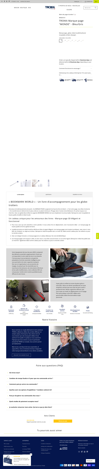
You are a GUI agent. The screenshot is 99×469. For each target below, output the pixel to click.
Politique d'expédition (8, 455)
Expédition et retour (77, 194)
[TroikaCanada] (50, 7)
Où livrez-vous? (14, 373)
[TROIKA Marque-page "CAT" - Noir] (64, 40)
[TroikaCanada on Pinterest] (9, 1)
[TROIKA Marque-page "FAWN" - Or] (74, 40)
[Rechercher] (95, 7)
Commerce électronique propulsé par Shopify (35, 465)
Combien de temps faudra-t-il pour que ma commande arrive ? (31, 378)
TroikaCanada (10, 465)
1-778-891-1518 (15, 1)
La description (20, 194)
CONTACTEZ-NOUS (25, 1)
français (77, 1)
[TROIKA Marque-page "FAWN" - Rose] (78, 40)
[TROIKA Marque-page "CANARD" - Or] (67, 40)
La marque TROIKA (26, 449)
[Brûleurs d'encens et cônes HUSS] (63, 449)
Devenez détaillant (26, 451)
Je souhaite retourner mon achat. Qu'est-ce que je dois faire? (30, 407)
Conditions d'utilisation (46, 443)
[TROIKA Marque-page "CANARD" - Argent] (71, 40)
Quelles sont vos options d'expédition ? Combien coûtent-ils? (30, 390)
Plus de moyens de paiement (84, 59)
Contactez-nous (25, 454)
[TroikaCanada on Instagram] (6, 1)
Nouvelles (24, 446)
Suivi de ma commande (9, 449)
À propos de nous (26, 443)
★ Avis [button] (97, 236)
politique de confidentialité (46, 446)
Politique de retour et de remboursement (9, 452)
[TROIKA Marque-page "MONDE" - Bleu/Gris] (60, 40)
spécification (48, 194)
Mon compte (6, 443)
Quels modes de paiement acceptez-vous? (24, 401)
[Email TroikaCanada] (1, 1)
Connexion (89, 1)
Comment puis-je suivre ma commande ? (23, 384)
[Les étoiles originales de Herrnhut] (63, 445)
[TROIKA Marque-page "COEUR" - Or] (82, 40)
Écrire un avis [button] (63, 421)
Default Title (63, 48)
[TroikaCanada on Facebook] (4, 1)
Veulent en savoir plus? (21, 355)
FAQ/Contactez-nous (8, 446)
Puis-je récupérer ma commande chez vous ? (24, 396)
